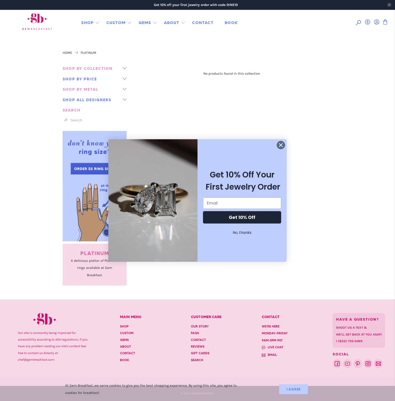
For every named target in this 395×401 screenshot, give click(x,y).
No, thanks (242, 232)
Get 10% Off (242, 217)
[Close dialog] (281, 145)
